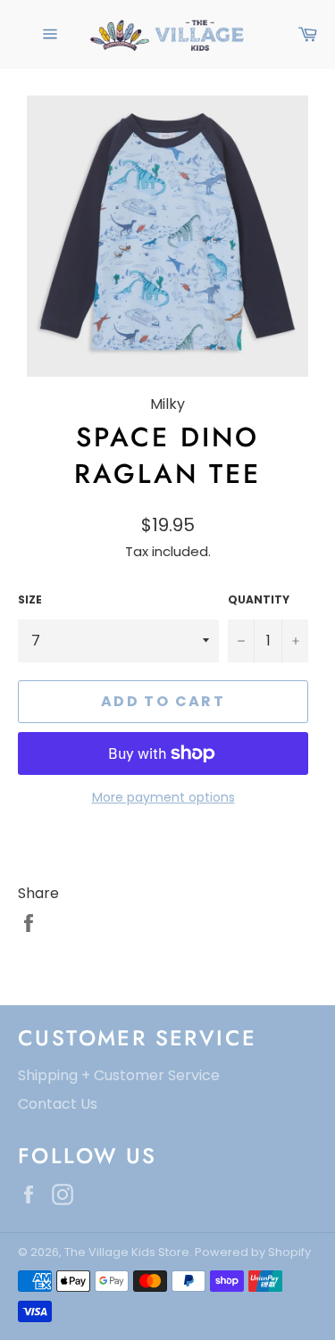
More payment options (163, 797)
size (30, 600)
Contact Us (57, 1104)
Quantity (258, 600)
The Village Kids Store (126, 1252)
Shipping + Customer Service (119, 1075)
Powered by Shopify (253, 1252)
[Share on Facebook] (28, 922)
